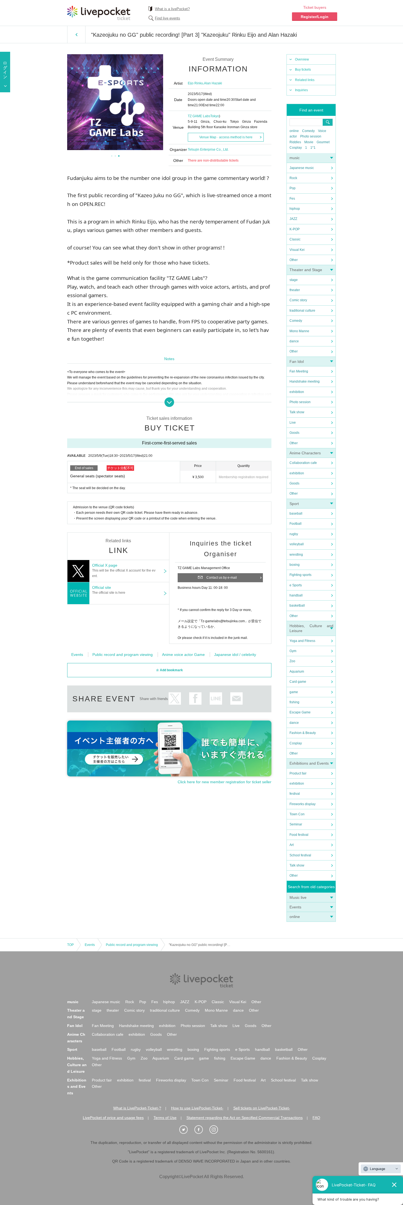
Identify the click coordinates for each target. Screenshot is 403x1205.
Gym (293, 651)
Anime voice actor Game (183, 654)
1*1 (313, 148)
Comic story (298, 300)
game (294, 692)
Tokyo (214, 116)
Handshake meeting (305, 381)
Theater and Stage (306, 270)
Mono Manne (299, 331)
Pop (293, 188)
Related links (304, 80)
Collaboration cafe (303, 463)
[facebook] (201, 1129)
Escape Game (300, 712)
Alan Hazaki (213, 83)
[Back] (76, 34)
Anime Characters (305, 453)
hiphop (295, 209)
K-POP (295, 229)
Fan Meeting (299, 371)
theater (295, 290)
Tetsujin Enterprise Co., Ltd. (208, 149)
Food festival (299, 835)
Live (293, 422)
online (294, 131)
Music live (298, 897)
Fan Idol (297, 361)
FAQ (316, 1117)
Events (295, 907)
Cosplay (296, 148)
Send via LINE (216, 698)
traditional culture (302, 310)
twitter (175, 698)
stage (294, 280)
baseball (296, 513)
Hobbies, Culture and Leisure (77, 1065)
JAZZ (293, 219)
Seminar (296, 824)
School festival (300, 855)
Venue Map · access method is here (225, 137)
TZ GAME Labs (199, 116)
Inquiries (301, 90)
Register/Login (314, 17)
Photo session (310, 136)
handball (296, 595)
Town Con (297, 814)
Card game (298, 682)
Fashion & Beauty (303, 733)
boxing (295, 565)
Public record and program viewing (122, 654)
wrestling (296, 554)
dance (294, 341)
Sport (294, 503)
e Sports (296, 585)
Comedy (308, 131)
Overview (302, 59)
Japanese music (302, 168)
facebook (195, 698)
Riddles (295, 142)
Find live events (167, 18)
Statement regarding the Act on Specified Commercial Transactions (244, 1117)
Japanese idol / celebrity (235, 654)
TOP (70, 945)
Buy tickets (303, 69)
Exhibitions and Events (309, 763)
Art (292, 845)
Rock (293, 178)
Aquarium (297, 671)
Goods (294, 433)
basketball (297, 605)
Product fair (298, 773)
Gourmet (323, 142)
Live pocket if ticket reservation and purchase (98, 12)
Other (294, 260)
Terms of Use (165, 1117)
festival (295, 794)
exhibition (297, 392)
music (295, 158)
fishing (294, 702)
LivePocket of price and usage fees (113, 1117)
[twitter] (186, 1129)
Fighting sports (300, 575)
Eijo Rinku (195, 83)
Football (296, 524)
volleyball (297, 544)
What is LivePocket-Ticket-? (137, 1108)
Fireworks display (303, 804)
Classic (295, 239)
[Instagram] (216, 1129)
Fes (292, 198)
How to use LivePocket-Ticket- (197, 1108)
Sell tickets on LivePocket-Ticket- (261, 1108)
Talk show (297, 412)
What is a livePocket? (172, 9)
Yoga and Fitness (302, 641)
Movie (308, 142)
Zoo (292, 661)
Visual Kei (297, 250)
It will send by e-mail (236, 698)
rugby (294, 534)
